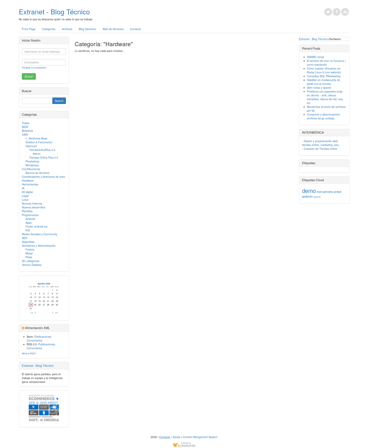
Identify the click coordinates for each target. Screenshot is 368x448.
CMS (25, 134)
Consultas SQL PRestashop (324, 76)
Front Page (28, 29)
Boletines (27, 131)
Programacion (30, 215)
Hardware (28, 180)
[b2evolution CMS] (184, 444)
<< (31, 312)
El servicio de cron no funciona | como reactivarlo (326, 62)
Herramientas (30, 184)
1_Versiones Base (36, 138)
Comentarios (34, 340)
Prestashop (32, 161)
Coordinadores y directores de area (43, 177)
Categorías (48, 29)
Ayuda (176, 437)
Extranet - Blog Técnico (54, 11)
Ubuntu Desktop (31, 265)
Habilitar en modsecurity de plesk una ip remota (323, 82)
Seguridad (28, 242)
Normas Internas (32, 203)
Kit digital (27, 192)
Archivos (67, 29)
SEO (24, 238)
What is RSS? (29, 353)
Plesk (28, 257)
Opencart (31, 146)
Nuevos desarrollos (33, 207)
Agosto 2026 (44, 283)
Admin (36, 154)
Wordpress (32, 165)
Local (25, 199)
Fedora (29, 249)
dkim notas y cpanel (319, 87)
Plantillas (27, 211)
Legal (25, 196)
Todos (25, 123)
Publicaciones (42, 336)
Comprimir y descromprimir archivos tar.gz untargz (323, 116)
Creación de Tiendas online (320, 149)
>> (56, 312)
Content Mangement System (200, 437)
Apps (28, 222)
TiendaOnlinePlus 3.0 (42, 150)
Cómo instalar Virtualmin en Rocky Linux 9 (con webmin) (324, 70)
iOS (27, 230)
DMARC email (315, 57)
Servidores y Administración (39, 245)
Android (30, 219)
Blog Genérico (87, 29)
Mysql (29, 253)
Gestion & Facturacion (39, 142)
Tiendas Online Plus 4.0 (43, 157)
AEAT (25, 127)
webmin (317, 196)
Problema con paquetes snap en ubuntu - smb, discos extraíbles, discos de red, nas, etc (325, 97)
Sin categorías (30, 261)
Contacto (135, 29)
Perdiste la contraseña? (34, 67)
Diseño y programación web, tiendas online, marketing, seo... (321, 143)
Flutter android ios (36, 226)
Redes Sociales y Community (39, 234)
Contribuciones (31, 169)
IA (23, 188)
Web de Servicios (113, 29)
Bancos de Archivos (37, 173)
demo (309, 190)
